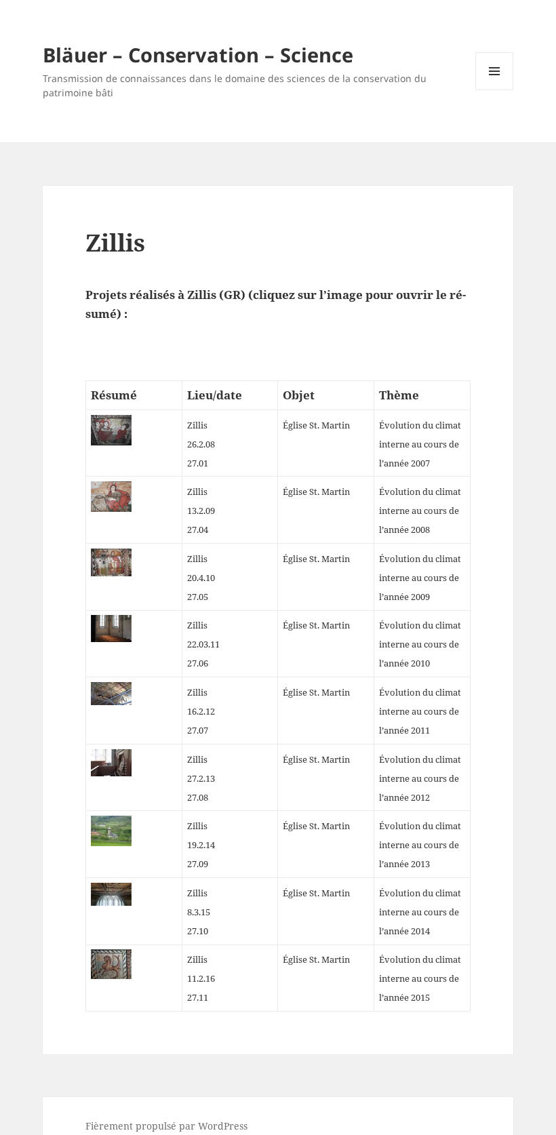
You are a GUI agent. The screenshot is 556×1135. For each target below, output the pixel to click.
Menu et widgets (494, 89)
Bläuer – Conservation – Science (198, 54)
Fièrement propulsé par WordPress (166, 1125)
